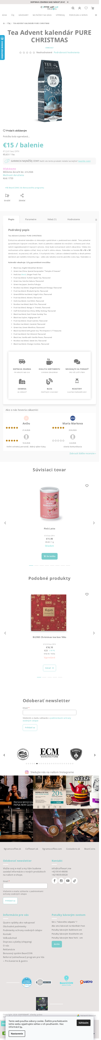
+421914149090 (60, 871)
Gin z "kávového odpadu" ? (64, 922)
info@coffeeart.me (61, 868)
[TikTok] (75, 881)
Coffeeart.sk (31, 848)
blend (23, 274)
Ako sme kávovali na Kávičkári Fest (68, 926)
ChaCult (50, 48)
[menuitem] (4, 15)
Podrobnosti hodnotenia (67, 52)
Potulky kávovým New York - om (67, 938)
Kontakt (7, 934)
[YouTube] (68, 881)
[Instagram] (61, 881)
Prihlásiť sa (30, 727)
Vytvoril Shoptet (88, 1015)
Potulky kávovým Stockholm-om (67, 934)
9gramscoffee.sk (12, 848)
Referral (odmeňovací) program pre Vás (23, 957)
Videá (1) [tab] (52, 219)
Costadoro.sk (73, 848)
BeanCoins (89, 848)
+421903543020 (60, 874)
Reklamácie (9, 949)
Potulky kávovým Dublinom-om (67, 930)
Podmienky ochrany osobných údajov (22, 930)
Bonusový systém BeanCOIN (17, 953)
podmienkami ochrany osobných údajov (23, 892)
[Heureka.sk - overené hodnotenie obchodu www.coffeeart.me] (27, 982)
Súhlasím (84, 1022)
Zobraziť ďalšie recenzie (82, 453)
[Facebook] (55, 881)
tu (21, 1026)
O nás (6, 945)
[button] (26, 763)
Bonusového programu (33, 187)
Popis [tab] (11, 219)
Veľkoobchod (10, 937)
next (94, 523)
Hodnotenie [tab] (73, 219)
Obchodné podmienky (14, 926)
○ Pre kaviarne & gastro (15, 961)
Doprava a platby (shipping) (17, 941)
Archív (57, 944)
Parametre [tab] (30, 219)
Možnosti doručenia (13, 175)
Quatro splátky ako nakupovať (19, 922)
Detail (48, 668)
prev (5, 523)
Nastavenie (17, 1033)
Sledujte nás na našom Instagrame (52, 772)
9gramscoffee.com (52, 848)
